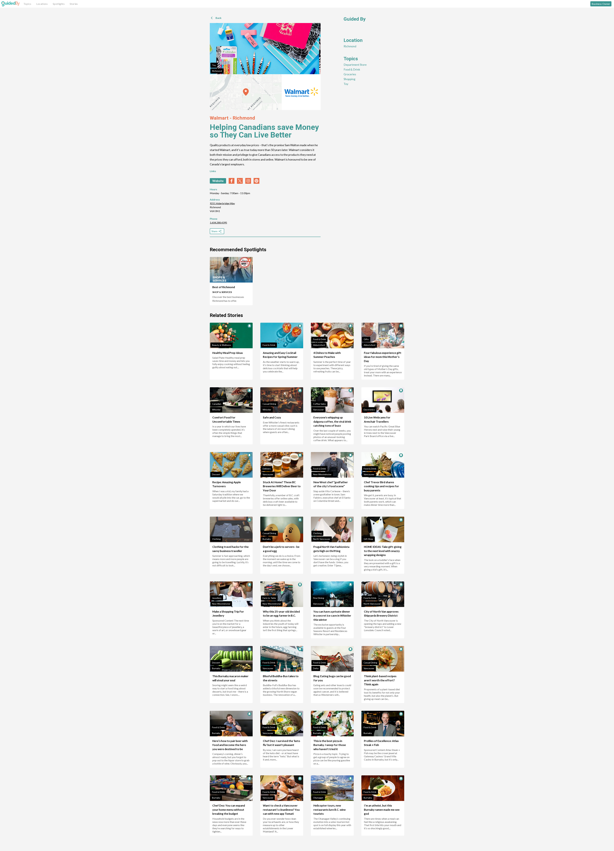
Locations (42, 3)
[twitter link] (240, 181)
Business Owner (601, 3)
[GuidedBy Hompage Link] (10, 3)
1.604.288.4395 (218, 222)
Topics (27, 3)
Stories (74, 3)
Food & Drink (352, 69)
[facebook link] (231, 181)
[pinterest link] (256, 181)
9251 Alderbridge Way (222, 203)
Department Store (355, 64)
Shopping (349, 79)
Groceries (350, 74)
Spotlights (59, 3)
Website (218, 181)
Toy (214, 65)
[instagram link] (248, 181)
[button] (246, 92)
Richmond (217, 71)
